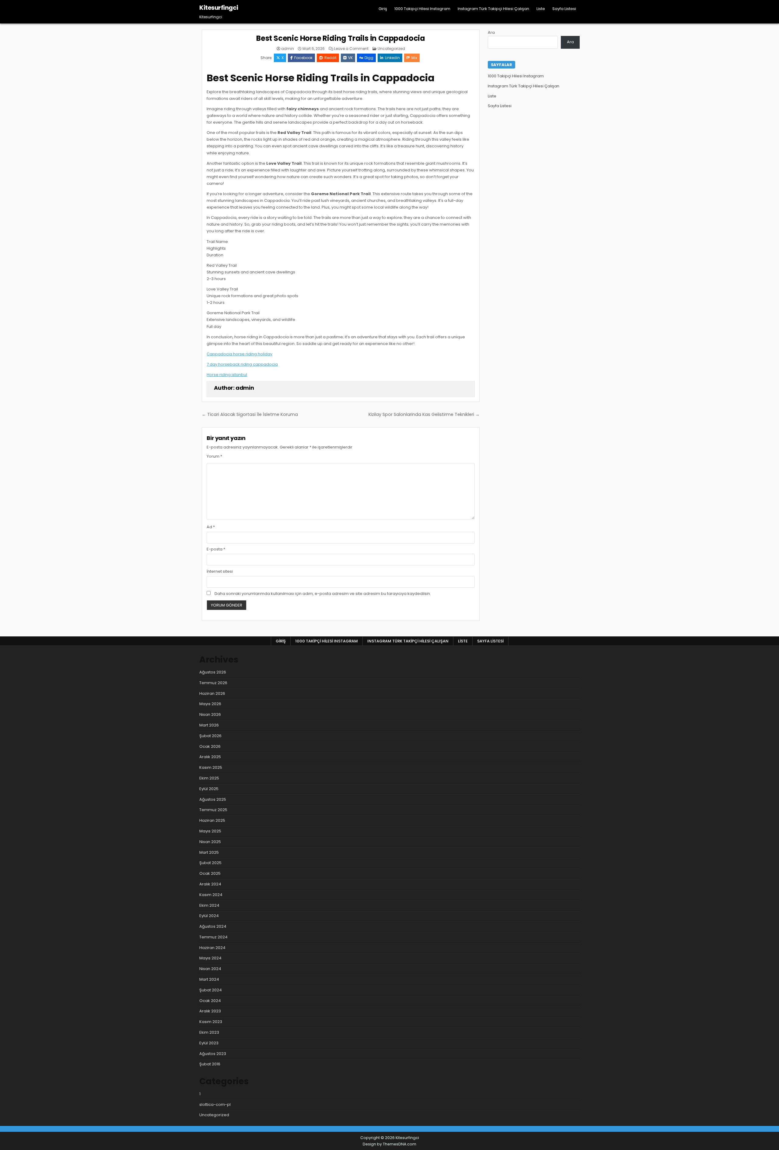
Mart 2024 (209, 979)
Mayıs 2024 (210, 958)
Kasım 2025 (210, 767)
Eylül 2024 (209, 916)
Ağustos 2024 (212, 926)
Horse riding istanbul (227, 375)
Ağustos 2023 (212, 1054)
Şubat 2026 (210, 736)
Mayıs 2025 (210, 831)
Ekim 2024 (209, 905)
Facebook (303, 57)
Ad (211, 527)
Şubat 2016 (209, 1064)
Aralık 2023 (210, 1011)
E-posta (216, 549)
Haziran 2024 (212, 948)
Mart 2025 (209, 852)
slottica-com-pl (215, 1104)
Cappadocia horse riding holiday (239, 354)
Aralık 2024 (210, 884)
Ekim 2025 (209, 778)
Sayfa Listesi (564, 9)
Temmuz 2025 (213, 810)
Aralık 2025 (210, 757)
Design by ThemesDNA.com (389, 1144)
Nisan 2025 (210, 842)
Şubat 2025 (210, 863)
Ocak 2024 (210, 1001)
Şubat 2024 (210, 990)
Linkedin (392, 57)
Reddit (330, 57)
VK (350, 57)
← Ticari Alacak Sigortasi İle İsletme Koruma (250, 414)
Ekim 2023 (209, 1032)
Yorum (214, 456)
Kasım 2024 (210, 895)
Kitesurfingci (218, 7)
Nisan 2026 (210, 714)
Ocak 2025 (210, 873)
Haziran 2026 (212, 693)
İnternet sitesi (220, 571)
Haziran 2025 (212, 820)
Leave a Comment (351, 49)
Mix (414, 57)
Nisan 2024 (210, 969)
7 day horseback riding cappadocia (242, 364)
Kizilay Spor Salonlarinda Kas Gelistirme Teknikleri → (424, 414)
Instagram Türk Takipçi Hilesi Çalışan (493, 9)
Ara (491, 32)
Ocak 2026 (210, 746)
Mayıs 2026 (210, 704)
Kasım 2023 (210, 1022)
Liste (540, 9)
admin (287, 49)
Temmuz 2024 (213, 937)
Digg (369, 57)
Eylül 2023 (208, 1043)
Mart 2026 (209, 725)
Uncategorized (391, 48)
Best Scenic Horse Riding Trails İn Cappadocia (340, 38)
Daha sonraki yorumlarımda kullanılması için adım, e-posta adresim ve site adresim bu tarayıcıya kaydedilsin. (323, 593)
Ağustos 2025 (212, 799)
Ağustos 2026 (212, 672)
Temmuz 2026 (213, 683)
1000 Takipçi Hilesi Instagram (422, 9)
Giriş (383, 9)
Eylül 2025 (208, 789)
